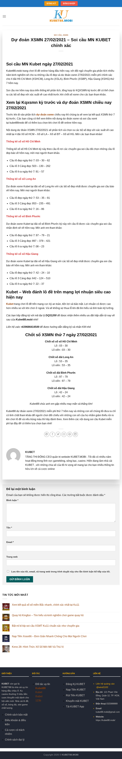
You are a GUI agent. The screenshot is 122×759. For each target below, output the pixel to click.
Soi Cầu (58, 35)
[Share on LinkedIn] (75, 434)
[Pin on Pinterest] (69, 434)
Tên (9, 527)
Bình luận (12, 500)
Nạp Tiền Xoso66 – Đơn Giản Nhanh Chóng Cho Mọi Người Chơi (49, 636)
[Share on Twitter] (58, 434)
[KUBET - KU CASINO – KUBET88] (61, 16)
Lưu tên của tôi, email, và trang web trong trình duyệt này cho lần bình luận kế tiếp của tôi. (60, 571)
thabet (38, 696)
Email (10, 542)
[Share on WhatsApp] (46, 434)
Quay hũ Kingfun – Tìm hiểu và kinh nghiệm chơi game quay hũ (48, 615)
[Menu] (4, 16)
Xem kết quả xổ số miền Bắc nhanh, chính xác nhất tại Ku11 (45, 604)
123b (38, 700)
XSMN (65, 35)
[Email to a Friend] (64, 434)
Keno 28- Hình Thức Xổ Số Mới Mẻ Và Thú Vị (38, 646)
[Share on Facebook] (52, 434)
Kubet (10, 304)
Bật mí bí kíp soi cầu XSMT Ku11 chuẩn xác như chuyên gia (45, 625)
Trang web (12, 556)
